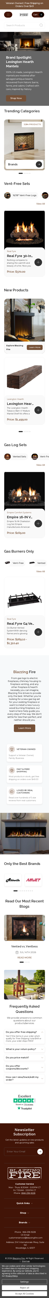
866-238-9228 (29, 1232)
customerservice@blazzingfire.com (25, 1238)
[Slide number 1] (24, 41)
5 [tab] (29, 173)
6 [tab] (26, 890)
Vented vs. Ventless (24, 946)
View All (40, 203)
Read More (24, 957)
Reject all (24, 1287)
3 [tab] (26, 173)
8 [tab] (30, 890)
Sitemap (26, 1261)
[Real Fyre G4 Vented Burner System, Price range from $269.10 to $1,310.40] (24, 599)
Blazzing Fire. (19, 1258)
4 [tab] (27, 173)
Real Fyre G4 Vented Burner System (20, 624)
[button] (38, 410)
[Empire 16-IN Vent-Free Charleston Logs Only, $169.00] (24, 492)
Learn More (34, 347)
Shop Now (16, 98)
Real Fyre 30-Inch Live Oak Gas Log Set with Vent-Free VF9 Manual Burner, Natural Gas (20, 256)
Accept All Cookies (24, 1293)
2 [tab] (24, 173)
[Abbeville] (13, 880)
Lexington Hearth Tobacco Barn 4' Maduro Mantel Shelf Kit (20, 404)
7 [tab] (28, 890)
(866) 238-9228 (28, 1193)
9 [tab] (32, 890)
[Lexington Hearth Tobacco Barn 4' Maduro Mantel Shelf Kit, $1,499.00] (24, 379)
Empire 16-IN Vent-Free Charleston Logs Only (20, 517)
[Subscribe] (40, 1152)
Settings (24, 1281)
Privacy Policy (11, 1276)
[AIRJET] (33, 880)
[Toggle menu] (8, 15)
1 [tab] (21, 173)
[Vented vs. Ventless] (24, 928)
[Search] (41, 25)
